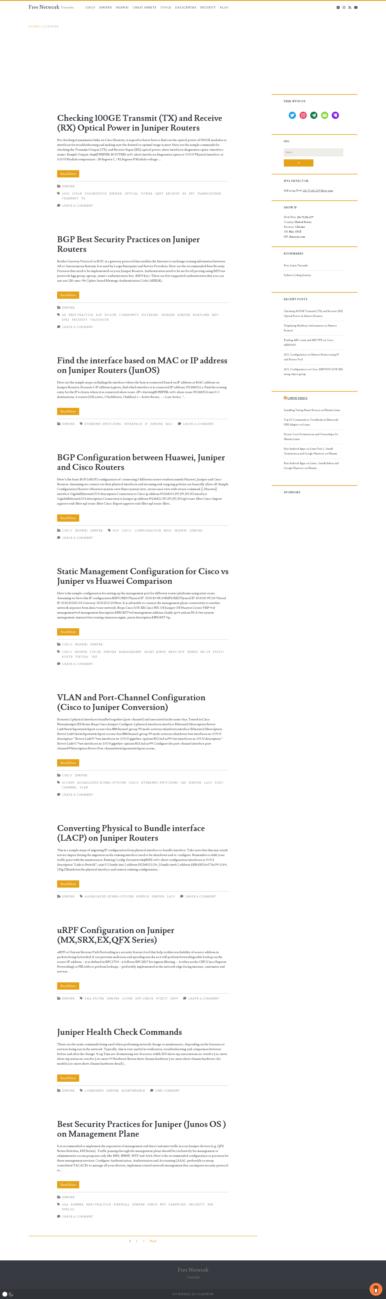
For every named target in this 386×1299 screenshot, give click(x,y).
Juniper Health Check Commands (119, 1032)
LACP (208, 782)
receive (173, 193)
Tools (165, 7)
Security (208, 7)
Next (153, 1241)
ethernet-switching (103, 424)
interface (133, 424)
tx (83, 198)
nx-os (205, 652)
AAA (65, 1204)
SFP (192, 193)
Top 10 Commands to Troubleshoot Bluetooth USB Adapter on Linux (311, 422)
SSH (210, 1204)
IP (146, 424)
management (130, 652)
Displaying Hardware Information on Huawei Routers (310, 328)
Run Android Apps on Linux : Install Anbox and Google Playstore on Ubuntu (311, 466)
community (129, 315)
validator (99, 319)
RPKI (65, 319)
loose (127, 998)
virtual (82, 656)
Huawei (122, 7)
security (80, 319)
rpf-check (144, 998)
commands (94, 1090)
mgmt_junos (155, 652)
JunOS (152, 1204)
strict (162, 998)
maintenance (133, 1090)
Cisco (90, 7)
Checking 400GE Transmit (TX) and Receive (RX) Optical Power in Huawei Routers (313, 314)
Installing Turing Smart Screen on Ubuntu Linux (312, 410)
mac (169, 424)
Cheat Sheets (145, 7)
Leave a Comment (77, 205)
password (177, 1204)
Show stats (327, 190)
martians (201, 315)
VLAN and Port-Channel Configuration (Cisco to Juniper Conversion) (131, 702)
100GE (77, 193)
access (68, 782)
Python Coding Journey (297, 275)
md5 (215, 315)
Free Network (44, 7)
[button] (8, 1294)
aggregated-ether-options (101, 782)
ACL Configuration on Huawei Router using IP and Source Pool (311, 357)
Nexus (192, 652)
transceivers (209, 193)
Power (147, 193)
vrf (94, 656)
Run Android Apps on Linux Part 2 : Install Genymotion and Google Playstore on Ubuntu (310, 451)
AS (64, 315)
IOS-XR (95, 652)
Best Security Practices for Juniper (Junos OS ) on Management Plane (141, 1129)
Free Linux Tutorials (296, 265)
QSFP (159, 193)
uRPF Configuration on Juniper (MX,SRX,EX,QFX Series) (116, 935)
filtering (150, 315)
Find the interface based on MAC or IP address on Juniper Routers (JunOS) (142, 365)
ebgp (168, 530)
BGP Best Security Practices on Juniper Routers (128, 244)
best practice (81, 315)
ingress (168, 315)
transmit (70, 198)
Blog (224, 7)
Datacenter (185, 7)
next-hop (176, 652)
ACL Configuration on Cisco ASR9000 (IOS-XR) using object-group (313, 372)
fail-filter (94, 998)
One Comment (167, 1090)
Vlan (84, 787)
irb (183, 782)
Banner (77, 1204)
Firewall (122, 1204)
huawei (181, 530)
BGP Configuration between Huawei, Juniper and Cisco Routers (141, 462)
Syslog (68, 1209)
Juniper (105, 7)
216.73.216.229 (311, 190)
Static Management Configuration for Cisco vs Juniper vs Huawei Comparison (143, 576)
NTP (163, 1204)
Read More (70, 174)
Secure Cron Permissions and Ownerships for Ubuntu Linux (311, 437)
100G (66, 193)
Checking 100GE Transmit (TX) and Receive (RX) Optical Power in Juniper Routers (139, 123)
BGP (99, 315)
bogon (110, 315)
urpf (174, 998)
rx (184, 193)
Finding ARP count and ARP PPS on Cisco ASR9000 (309, 343)
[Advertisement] (193, 59)
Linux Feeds (297, 398)
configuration (147, 530)
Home (34, 27)
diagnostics (96, 193)
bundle (142, 896)
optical (132, 193)
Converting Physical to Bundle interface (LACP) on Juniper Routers (131, 833)
